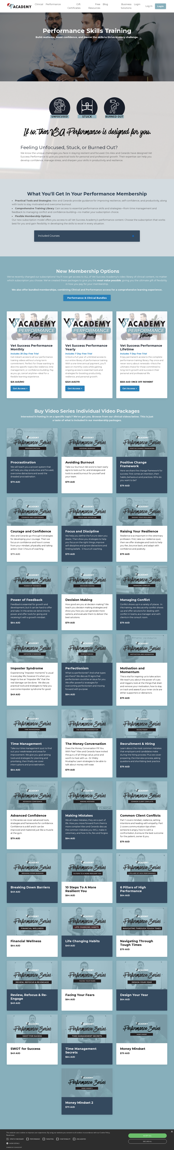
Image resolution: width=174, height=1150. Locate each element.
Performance (53, 4)
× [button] (172, 1132)
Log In (148, 6)
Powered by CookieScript (14, 1147)
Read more (10, 1135)
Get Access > (20, 388)
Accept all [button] (147, 1136)
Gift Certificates (74, 6)
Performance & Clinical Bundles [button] (87, 298)
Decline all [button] (147, 1141)
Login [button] (160, 6)
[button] (20, 389)
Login (137, 4)
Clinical (39, 4)
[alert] (87, 1139)
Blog (105, 4)
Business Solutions (126, 6)
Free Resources (94, 6)
